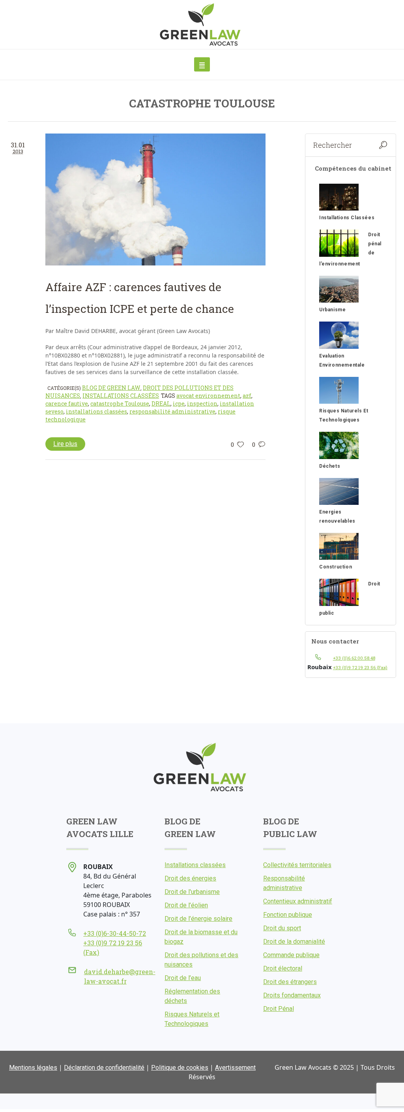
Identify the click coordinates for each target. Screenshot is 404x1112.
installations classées (96, 411)
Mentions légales (33, 1067)
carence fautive (66, 403)
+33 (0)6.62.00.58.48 (354, 658)
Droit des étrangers (290, 982)
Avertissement (235, 1067)
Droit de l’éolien (186, 905)
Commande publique (291, 955)
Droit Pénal (278, 1008)
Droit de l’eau (183, 978)
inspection (202, 403)
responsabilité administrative (172, 411)
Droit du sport (282, 928)
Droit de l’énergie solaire (198, 918)
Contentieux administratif (297, 901)
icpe (179, 403)
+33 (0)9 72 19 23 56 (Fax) (360, 667)
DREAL (161, 403)
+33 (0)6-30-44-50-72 (114, 933)
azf (247, 395)
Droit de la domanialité (294, 941)
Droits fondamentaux (292, 995)
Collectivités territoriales (297, 865)
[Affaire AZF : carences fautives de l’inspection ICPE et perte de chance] (155, 199)
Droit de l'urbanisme (192, 892)
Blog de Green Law (111, 387)
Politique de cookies (179, 1067)
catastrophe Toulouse (119, 403)
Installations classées (120, 395)
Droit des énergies (190, 878)
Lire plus (65, 444)
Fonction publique (287, 914)
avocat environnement (208, 395)
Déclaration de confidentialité (104, 1067)
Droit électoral (282, 968)
